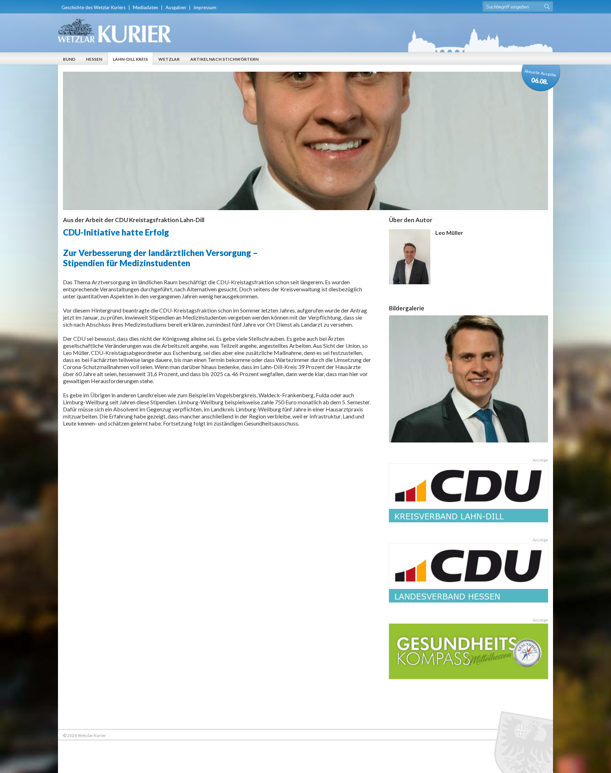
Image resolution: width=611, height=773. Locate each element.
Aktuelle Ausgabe (540, 77)
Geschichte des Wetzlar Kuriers (94, 7)
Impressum (204, 7)
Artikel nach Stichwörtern (224, 59)
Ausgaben (175, 7)
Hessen (94, 59)
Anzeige (540, 460)
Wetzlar (169, 59)
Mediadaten (145, 7)
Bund (69, 59)
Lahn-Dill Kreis (130, 59)
